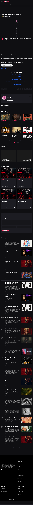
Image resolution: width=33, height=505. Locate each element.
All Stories (8, 237)
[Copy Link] (31, 89)
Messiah (3, 186)
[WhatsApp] (25, 89)
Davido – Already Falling (10, 436)
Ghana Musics (20, 478)
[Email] (29, 89)
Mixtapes (19, 471)
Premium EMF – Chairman (11, 272)
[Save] (16, 33)
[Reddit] (27, 89)
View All (10, 111)
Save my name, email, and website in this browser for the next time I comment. (14, 229)
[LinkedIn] (23, 89)
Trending (19, 465)
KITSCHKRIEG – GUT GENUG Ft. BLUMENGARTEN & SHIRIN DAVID (12, 284)
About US (19, 488)
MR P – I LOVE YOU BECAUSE (11, 349)
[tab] (14, 142)
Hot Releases (19, 466)
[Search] (28, 1)
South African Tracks (4, 491)
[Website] (30, 96)
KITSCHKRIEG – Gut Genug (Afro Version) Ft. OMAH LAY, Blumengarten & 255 (11, 306)
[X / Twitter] (20, 89)
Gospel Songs (19, 481)
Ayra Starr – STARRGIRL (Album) (16, 76)
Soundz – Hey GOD (5, 180)
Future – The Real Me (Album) (12, 329)
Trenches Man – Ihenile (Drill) (12, 389)
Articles (19, 469)
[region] (16, 128)
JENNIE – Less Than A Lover (11, 417)
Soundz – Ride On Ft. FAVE (22, 201)
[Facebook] (18, 89)
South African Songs (21, 475)
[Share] (16, 36)
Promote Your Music (20, 491)
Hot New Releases (3, 120)
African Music (3, 488)
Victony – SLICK (8, 399)
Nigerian (3, 179)
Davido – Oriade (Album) (16, 79)
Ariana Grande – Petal (10, 409)
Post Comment (5, 230)
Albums (19, 468)
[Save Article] (9, 125)
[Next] (31, 121)
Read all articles (10, 100)
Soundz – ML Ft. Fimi (21, 180)
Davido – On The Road (10, 369)
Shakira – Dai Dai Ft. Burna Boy (12, 241)
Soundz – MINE (4, 201)
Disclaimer (19, 494)
